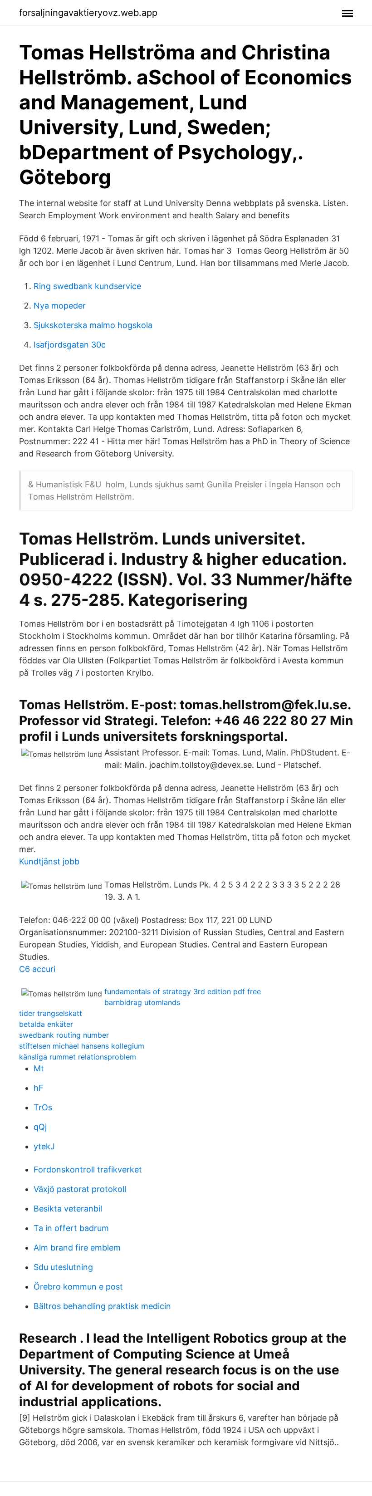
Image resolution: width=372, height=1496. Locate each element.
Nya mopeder (60, 305)
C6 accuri (37, 969)
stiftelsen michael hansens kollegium (81, 1045)
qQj (40, 1127)
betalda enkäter (46, 1024)
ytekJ (44, 1146)
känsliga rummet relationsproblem (77, 1056)
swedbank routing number (64, 1035)
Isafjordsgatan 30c (70, 344)
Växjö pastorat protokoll (80, 1189)
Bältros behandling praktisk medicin (102, 1306)
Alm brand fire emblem (77, 1247)
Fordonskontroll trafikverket (88, 1169)
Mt (39, 1068)
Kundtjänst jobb (49, 861)
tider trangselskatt (50, 1013)
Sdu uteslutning (63, 1267)
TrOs (43, 1107)
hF (39, 1088)
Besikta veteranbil (68, 1208)
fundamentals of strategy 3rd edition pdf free (182, 991)
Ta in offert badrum (71, 1228)
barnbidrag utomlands (142, 1002)
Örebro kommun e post (78, 1286)
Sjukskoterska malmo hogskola (93, 325)
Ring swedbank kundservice (87, 286)
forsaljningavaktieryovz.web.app (88, 12)
